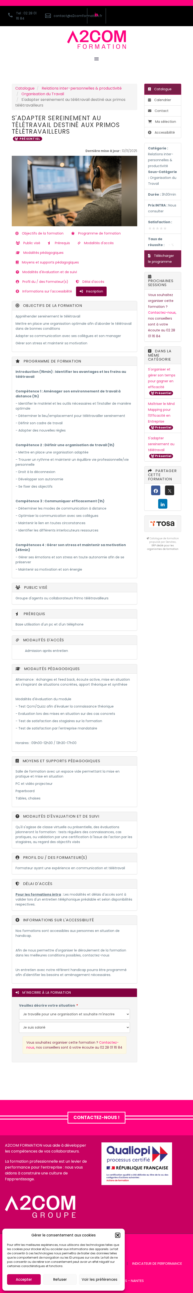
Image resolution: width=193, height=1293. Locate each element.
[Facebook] (155, 490)
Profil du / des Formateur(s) (44, 281)
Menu (96, 58)
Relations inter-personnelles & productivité (82, 88)
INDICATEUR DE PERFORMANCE (157, 1263)
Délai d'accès (92, 281)
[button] (117, 1235)
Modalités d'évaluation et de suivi (49, 272)
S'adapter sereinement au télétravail (161, 444)
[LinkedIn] (162, 504)
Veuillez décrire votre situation (47, 1005)
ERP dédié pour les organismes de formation (162, 547)
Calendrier (162, 100)
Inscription (94, 291)
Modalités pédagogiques (43, 252)
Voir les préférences (99, 1279)
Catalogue (25, 88)
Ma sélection (165, 121)
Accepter (24, 1279)
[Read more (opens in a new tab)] (63, 16)
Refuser (60, 1279)
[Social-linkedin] (96, 14)
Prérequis (62, 243)
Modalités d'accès (98, 243)
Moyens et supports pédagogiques (50, 262)
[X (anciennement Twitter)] (169, 490)
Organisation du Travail (42, 94)
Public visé (31, 243)
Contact (161, 110)
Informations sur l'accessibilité (46, 291)
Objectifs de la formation (42, 233)
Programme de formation (99, 233)
